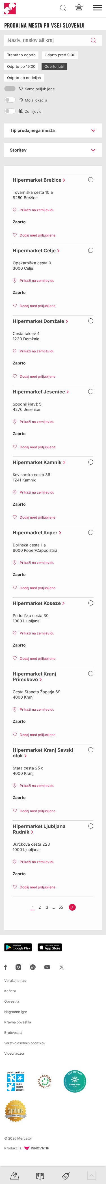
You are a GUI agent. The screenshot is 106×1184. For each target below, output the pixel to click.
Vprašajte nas (15, 980)
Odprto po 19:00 (21, 66)
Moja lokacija (36, 100)
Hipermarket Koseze (35, 603)
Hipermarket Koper (34, 532)
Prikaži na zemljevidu (37, 210)
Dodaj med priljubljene (37, 235)
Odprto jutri (54, 66)
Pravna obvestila (17, 1022)
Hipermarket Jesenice (37, 392)
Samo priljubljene (40, 89)
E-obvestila (13, 1032)
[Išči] (63, 8)
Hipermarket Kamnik (36, 462)
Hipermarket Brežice (36, 180)
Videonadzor (14, 1053)
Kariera (10, 991)
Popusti (65, 1175)
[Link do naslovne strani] (10, 8)
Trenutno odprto (21, 55)
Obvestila (11, 1001)
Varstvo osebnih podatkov (25, 1043)
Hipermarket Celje (33, 250)
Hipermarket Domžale (37, 321)
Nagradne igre (15, 1012)
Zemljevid (33, 111)
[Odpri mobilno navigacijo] (97, 7)
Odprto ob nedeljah (24, 77)
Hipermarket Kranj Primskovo (34, 676)
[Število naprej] (72, 907)
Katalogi (40, 1175)
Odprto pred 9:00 (60, 55)
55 (61, 907)
